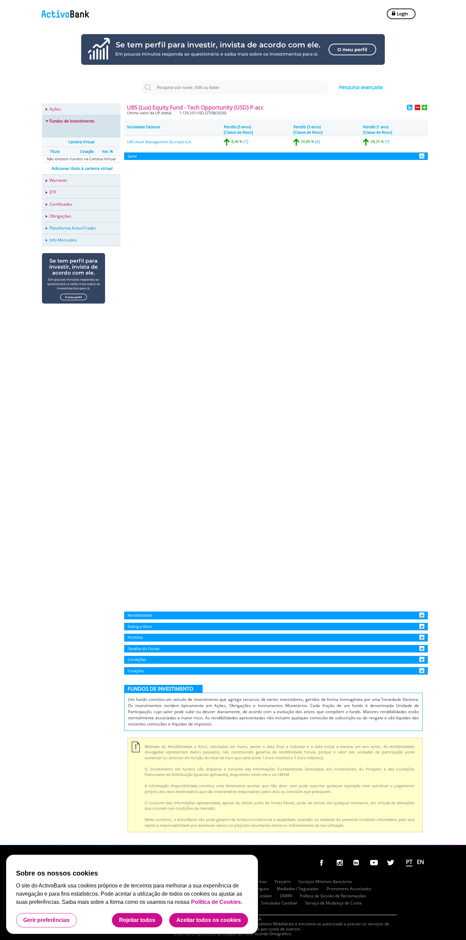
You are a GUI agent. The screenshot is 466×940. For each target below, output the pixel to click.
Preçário (283, 881)
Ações (55, 109)
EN (420, 862)
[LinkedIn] (357, 864)
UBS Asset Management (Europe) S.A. (159, 141)
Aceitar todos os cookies (208, 920)
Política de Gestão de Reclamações (333, 896)
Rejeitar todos (137, 920)
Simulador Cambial (279, 903)
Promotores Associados (349, 889)
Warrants (58, 180)
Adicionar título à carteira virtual (82, 168)
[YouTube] (374, 864)
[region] (132, 894)
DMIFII (286, 896)
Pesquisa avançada (361, 87)
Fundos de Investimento (71, 121)
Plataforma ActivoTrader (72, 228)
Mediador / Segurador (298, 889)
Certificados (60, 204)
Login (402, 14)
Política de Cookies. (216, 902)
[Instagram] (341, 864)
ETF (52, 192)
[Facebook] (324, 864)
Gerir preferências (46, 920)
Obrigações (60, 216)
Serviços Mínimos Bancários (325, 881)
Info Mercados (63, 240)
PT (409, 862)
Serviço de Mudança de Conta (333, 903)
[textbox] (235, 87)
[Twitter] (391, 864)
